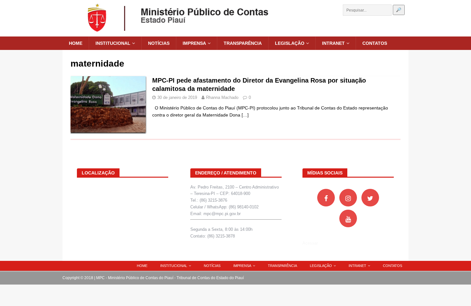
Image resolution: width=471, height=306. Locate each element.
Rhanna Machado (222, 97)
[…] (245, 114)
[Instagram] (348, 197)
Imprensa (194, 43)
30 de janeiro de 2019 (177, 97)
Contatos (374, 43)
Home (75, 43)
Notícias (158, 43)
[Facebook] (326, 197)
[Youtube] (348, 218)
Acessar (310, 243)
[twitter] (370, 197)
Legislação (289, 43)
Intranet (333, 43)
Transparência (243, 43)
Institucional (112, 43)
